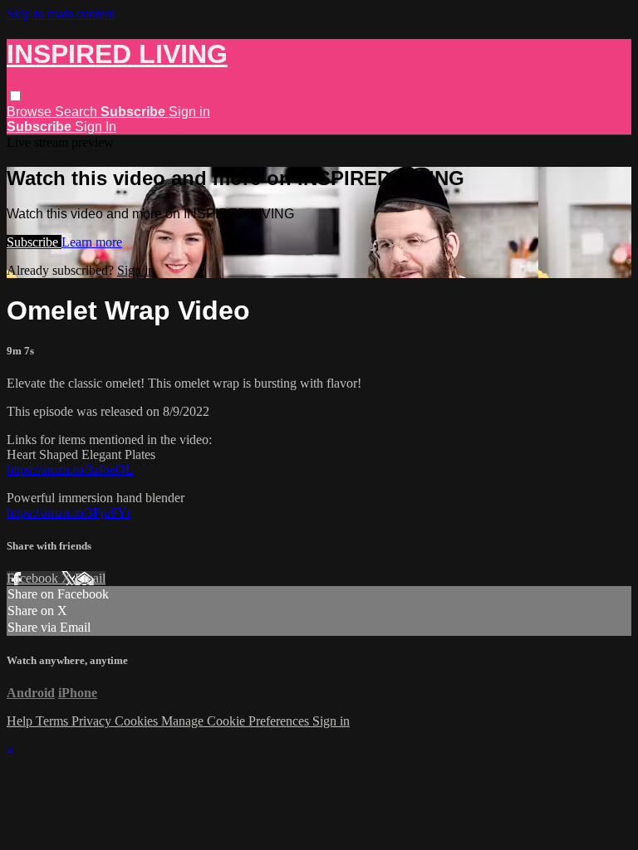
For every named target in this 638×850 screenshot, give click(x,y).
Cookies (138, 721)
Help (21, 721)
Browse (31, 112)
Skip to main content (61, 14)
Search (78, 112)
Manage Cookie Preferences (236, 721)
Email (90, 578)
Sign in (189, 112)
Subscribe (34, 242)
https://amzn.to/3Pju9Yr (69, 513)
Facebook (34, 578)
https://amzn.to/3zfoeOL (70, 469)
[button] (15, 95)
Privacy (93, 721)
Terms (53, 721)
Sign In (95, 127)
